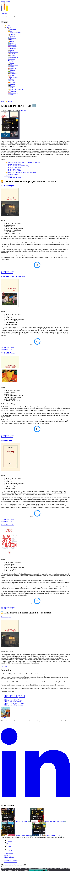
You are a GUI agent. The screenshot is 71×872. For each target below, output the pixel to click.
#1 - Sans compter (14, 164)
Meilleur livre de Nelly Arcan (13, 700)
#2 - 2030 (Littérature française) (18, 166)
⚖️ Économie (12, 45)
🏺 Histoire (11, 36)
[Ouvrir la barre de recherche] (2, 98)
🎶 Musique (11, 70)
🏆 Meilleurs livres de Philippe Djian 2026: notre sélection (22, 162)
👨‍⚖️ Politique (12, 75)
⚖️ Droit (10, 43)
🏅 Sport (10, 79)
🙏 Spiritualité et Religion (15, 89)
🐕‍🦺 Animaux (12, 29)
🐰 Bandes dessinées (14, 32)
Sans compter (13, 174)
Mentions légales (9, 857)
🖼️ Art (10, 31)
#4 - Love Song (14, 169)
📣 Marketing (12, 68)
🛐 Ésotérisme (12, 46)
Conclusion (8, 176)
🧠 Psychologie (12, 77)
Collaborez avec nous (10, 860)
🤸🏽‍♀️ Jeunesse (11, 59)
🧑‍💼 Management (13, 65)
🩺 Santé (11, 80)
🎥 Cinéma (11, 39)
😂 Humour (11, 55)
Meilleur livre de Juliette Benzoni (14, 703)
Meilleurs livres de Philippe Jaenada (14, 697)
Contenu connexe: (14, 177)
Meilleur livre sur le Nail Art (12, 701)
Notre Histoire (8, 854)
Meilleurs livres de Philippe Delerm (14, 695)
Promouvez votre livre (10, 862)
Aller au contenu (5, 1)
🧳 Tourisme (12, 91)
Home (2, 101)
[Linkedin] (35, 802)
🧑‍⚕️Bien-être (11, 34)
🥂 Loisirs (11, 63)
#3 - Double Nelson (15, 167)
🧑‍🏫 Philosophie (12, 73)
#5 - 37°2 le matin (14, 170)
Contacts (7, 855)
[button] (1, 867)
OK (30, 870)
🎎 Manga (11, 66)
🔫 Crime (11, 41)
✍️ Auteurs (7, 25)
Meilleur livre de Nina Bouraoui (13, 705)
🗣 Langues (11, 61)
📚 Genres (7, 27)
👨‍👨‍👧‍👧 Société (11, 86)
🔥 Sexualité (12, 82)
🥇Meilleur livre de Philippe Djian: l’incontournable (20, 172)
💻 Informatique (13, 57)
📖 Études (11, 50)
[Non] (48, 870)
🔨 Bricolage (12, 38)
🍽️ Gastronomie (13, 48)
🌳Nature (11, 72)
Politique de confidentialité (40, 870)
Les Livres (4, 13)
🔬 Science (11, 84)
